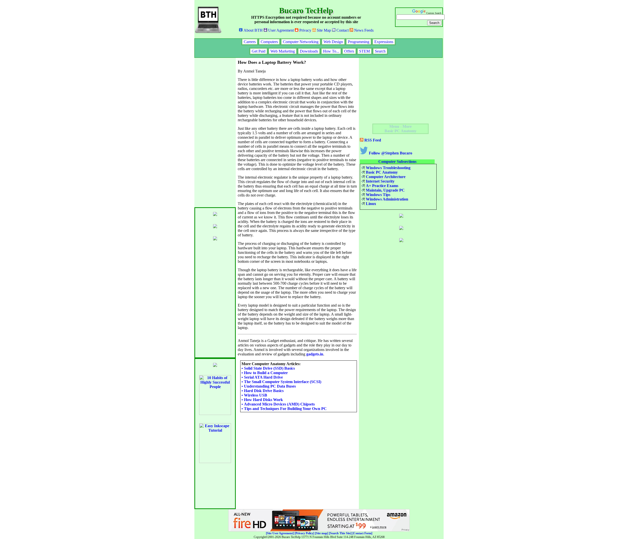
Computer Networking (300, 42)
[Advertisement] (214, 132)
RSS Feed (372, 140)
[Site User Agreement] (280, 533)
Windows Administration (386, 199)
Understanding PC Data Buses (268, 386)
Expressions (383, 42)
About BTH (252, 30)
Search (380, 51)
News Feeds (363, 30)
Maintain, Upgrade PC (385, 190)
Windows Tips (377, 195)
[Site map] (321, 533)
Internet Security (380, 181)
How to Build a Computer (264, 373)
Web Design (333, 42)
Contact (342, 30)
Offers (349, 51)
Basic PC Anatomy (381, 172)
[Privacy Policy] (304, 533)
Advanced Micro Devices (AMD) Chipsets (278, 404)
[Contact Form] (362, 533)
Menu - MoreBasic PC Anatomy (400, 128)
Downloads (309, 51)
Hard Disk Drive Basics (262, 391)
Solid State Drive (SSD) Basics (268, 368)
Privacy (304, 30)
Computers (269, 42)
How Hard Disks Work (262, 400)
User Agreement (280, 30)
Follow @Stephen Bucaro (390, 153)
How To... (331, 51)
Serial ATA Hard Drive (262, 377)
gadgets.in (314, 354)
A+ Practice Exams (381, 186)
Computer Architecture (385, 177)
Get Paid (258, 51)
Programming (358, 42)
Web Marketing (282, 51)
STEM (364, 51)
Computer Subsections (397, 161)
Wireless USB (254, 395)
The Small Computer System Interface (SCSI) (281, 382)
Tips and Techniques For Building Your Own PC (284, 408)
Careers (250, 42)
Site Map (323, 30)
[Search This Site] (340, 533)
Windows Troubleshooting (387, 168)
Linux (370, 204)
